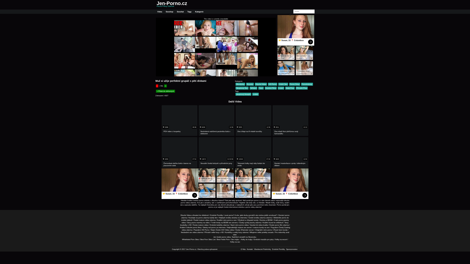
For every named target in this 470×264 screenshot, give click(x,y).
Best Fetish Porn (223, 239)
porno (287, 215)
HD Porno (272, 84)
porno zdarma (203, 218)
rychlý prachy (250, 223)
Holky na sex (235, 242)
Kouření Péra (271, 88)
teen (280, 230)
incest (271, 223)
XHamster (244, 230)
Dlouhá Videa (261, 84)
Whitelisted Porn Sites (190, 239)
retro (265, 230)
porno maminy (197, 223)
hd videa (259, 225)
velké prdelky (262, 232)
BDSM (270, 220)
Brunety (250, 84)
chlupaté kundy (252, 220)
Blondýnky (240, 84)
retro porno (227, 220)
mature (202, 220)
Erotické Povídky (216, 215)
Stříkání (253, 88)
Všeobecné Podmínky (262, 249)
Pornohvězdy (307, 84)
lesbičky (220, 225)
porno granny (283, 220)
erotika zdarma (260, 218)
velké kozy (215, 232)
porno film (278, 225)
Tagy (189, 12)
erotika (228, 218)
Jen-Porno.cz (172, 4)
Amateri (196, 215)
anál (287, 232)
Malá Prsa (290, 88)
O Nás (243, 249)
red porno (212, 227)
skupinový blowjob (243, 94)
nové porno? (229, 215)
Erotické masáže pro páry (264, 239)
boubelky (183, 225)
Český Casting (284, 227)
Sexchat (180, 12)
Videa (159, 12)
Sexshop (169, 12)
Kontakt (250, 249)
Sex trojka (235, 239)
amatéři (242, 237)
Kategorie (199, 12)
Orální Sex (283, 84)
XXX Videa (225, 230)
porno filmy (197, 227)
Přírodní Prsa (302, 88)
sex (190, 232)
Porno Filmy (294, 84)
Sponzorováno (291, 249)
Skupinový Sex (242, 88)
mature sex (242, 227)
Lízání (281, 88)
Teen (261, 88)
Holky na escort (281, 239)
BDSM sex (227, 223)
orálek (255, 94)
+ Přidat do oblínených (165, 91)
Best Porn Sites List (207, 239)
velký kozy (238, 232)
